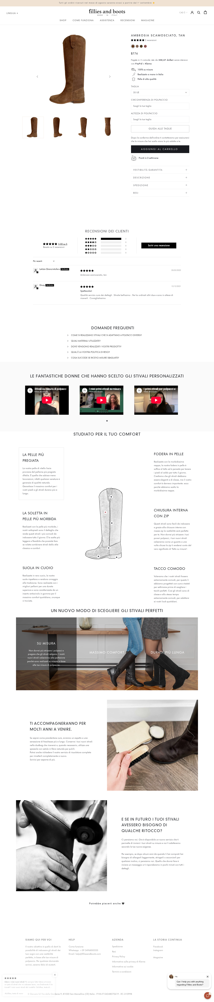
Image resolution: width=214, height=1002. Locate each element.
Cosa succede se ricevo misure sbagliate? (95, 357)
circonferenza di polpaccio (149, 100)
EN (3, 26)
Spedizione (140, 185)
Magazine (147, 21)
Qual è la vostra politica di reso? (90, 352)
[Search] (198, 12)
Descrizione (141, 177)
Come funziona (83, 21)
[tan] (133, 46)
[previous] (37, 77)
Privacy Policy (118, 956)
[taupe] (141, 46)
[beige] (137, 46)
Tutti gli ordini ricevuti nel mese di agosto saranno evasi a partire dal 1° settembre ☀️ (107, 3)
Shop (63, 21)
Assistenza (107, 21)
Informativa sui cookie (122, 966)
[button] (138, 40)
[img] (87, 270)
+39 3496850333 (89, 950)
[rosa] (145, 46)
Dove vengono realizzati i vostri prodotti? (96, 346)
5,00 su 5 (62, 244)
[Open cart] (205, 12)
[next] (109, 77)
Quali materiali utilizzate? (86, 341)
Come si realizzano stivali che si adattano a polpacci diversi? (106, 335)
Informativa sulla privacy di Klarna (128, 961)
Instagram (158, 950)
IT (1, 26)
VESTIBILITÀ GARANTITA (147, 170)
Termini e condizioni (121, 971)
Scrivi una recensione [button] (159, 245)
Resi (135, 193)
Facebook (158, 946)
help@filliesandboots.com (88, 954)
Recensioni (128, 21)
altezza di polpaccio (144, 113)
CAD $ (182, 12)
